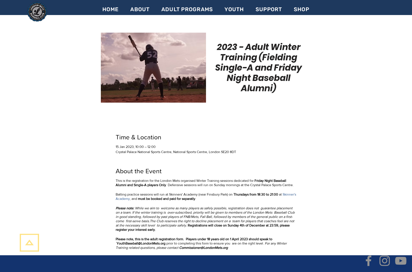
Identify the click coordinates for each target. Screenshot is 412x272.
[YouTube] (401, 261)
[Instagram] (385, 261)
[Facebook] (369, 261)
